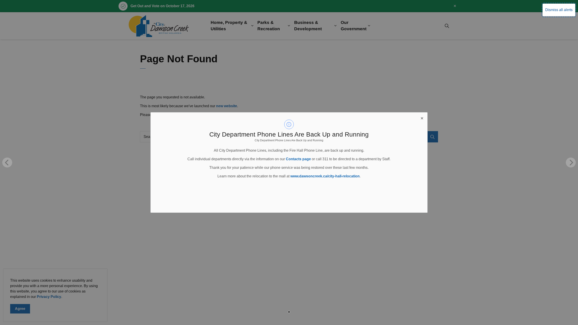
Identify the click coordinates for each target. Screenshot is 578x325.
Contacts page (298, 159)
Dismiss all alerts (559, 10)
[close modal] (422, 117)
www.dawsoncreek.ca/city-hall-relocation (325, 176)
